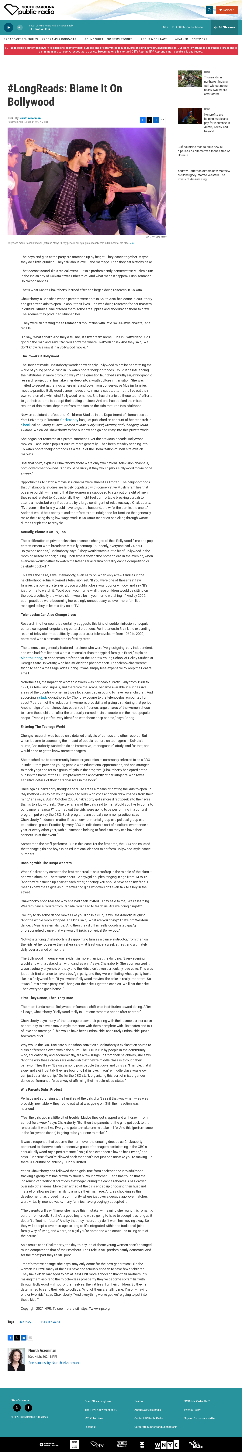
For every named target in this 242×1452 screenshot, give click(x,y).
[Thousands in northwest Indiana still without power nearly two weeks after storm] (190, 78)
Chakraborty (69, 420)
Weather (181, 39)
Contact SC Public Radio (148, 1418)
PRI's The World (50, 1322)
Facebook (90, 1427)
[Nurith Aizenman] (16, 1359)
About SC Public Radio (147, 1410)
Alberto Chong (31, 658)
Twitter (138, 1401)
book (27, 425)
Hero (130, 243)
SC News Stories (120, 39)
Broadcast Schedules (21, 39)
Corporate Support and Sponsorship (155, 1427)
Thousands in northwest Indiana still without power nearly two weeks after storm (216, 86)
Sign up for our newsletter (199, 1418)
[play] (8, 27)
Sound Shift (94, 39)
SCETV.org (200, 39)
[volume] (20, 27)
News (207, 71)
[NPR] (122, 1444)
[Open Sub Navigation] (79, 39)
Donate (228, 10)
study (43, 697)
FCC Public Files (94, 1418)
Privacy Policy (192, 1410)
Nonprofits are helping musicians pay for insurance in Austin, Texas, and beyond (217, 123)
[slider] (25, 27)
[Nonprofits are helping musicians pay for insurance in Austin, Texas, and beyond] (190, 116)
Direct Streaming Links (98, 1401)
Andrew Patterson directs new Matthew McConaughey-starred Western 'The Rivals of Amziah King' (204, 175)
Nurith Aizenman (30, 118)
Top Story (25, 1322)
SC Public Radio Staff (197, 1401)
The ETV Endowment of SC (101, 1410)
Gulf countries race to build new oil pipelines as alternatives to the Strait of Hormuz (204, 151)
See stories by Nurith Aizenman (53, 1362)
